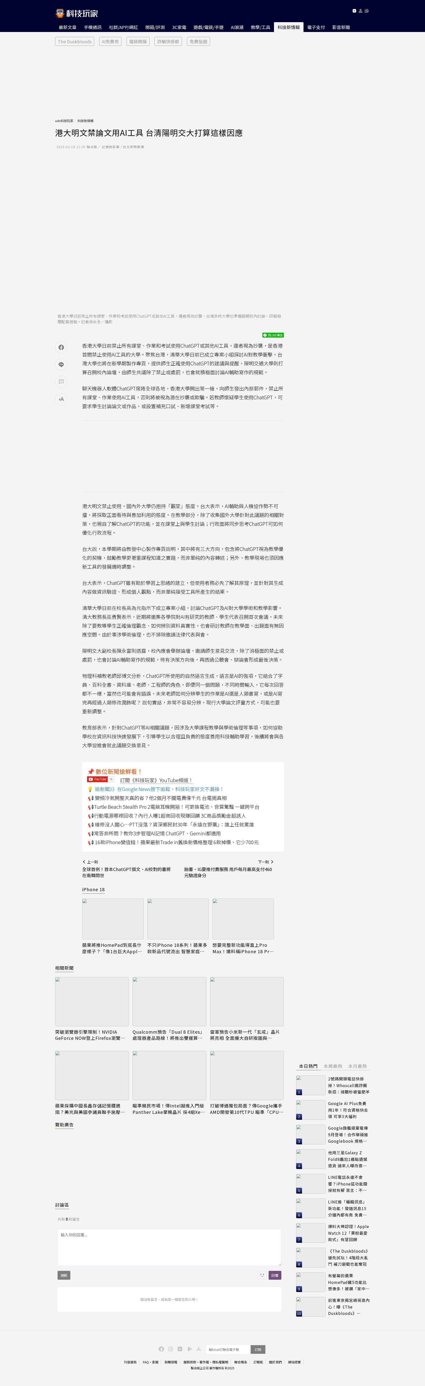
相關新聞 (64, 968)
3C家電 (179, 27)
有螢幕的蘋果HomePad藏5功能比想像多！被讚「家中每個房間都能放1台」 (349, 1282)
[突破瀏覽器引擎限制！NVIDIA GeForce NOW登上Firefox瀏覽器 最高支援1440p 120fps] (92, 1001)
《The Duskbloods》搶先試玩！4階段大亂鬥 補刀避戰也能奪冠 (349, 1257)
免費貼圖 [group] (198, 41)
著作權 (204, 1362)
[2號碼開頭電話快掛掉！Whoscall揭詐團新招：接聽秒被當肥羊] (311, 1085)
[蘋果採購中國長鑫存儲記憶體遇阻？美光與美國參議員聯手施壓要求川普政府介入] (92, 1075)
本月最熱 (357, 1066)
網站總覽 (294, 1362)
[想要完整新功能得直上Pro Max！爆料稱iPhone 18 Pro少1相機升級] (243, 919)
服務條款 (189, 1362)
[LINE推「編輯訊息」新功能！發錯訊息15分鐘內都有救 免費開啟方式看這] (311, 1208)
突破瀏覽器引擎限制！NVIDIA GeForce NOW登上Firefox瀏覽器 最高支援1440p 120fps (90, 1035)
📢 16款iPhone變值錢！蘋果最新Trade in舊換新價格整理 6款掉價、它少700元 (173, 842)
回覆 (275, 1275)
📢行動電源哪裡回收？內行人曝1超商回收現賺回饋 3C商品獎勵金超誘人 (167, 815)
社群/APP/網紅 (123, 27)
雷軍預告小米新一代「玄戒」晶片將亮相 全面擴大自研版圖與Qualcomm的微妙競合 (245, 1035)
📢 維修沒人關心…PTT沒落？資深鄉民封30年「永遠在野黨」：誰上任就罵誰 (171, 824)
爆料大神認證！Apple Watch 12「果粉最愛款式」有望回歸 (348, 1232)
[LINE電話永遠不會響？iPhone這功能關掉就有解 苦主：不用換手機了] (311, 1184)
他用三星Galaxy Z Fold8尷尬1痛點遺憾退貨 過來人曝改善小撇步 (347, 1159)
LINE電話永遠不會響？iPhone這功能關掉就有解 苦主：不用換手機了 (347, 1184)
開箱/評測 (155, 27)
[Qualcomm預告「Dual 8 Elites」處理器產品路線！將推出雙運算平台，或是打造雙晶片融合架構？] (169, 1001)
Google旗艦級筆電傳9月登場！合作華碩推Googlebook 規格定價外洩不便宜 (348, 1134)
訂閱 (258, 1349)
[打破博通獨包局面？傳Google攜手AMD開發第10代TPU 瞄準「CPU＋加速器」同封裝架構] (247, 1075)
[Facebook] (160, 1348)
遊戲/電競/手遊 (209, 27)
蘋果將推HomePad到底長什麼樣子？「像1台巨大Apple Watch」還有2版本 (112, 948)
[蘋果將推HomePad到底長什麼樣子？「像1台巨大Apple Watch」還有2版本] (113, 919)
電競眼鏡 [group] (138, 41)
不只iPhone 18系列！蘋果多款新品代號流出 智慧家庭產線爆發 (177, 948)
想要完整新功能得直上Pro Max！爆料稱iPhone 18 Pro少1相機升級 (242, 948)
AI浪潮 (237, 27)
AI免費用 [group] (110, 41)
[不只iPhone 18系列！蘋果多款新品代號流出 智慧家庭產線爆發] (178, 919)
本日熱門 (308, 1066)
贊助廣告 (64, 1124)
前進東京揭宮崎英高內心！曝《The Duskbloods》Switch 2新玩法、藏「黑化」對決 (349, 1307)
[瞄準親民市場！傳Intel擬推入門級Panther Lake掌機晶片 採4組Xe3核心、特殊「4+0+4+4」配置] (169, 1075)
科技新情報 (289, 27)
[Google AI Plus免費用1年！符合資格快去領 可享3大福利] (311, 1110)
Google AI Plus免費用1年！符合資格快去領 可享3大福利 (348, 1109)
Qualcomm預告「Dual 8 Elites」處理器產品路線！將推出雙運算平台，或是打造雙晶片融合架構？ (169, 1035)
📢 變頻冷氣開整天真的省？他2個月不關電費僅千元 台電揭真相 (157, 797)
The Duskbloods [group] (74, 41)
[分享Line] (61, 364)
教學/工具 (260, 27)
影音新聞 (341, 27)
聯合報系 (240, 1362)
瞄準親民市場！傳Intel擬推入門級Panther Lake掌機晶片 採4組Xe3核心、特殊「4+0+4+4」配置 (168, 1109)
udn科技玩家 (64, 120)
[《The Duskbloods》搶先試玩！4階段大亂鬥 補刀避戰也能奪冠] (311, 1257)
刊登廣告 (130, 1362)
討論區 (62, 1204)
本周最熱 (333, 1066)
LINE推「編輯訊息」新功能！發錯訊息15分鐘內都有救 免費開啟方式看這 (347, 1208)
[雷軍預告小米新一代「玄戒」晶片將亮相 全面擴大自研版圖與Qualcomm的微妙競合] (247, 1001)
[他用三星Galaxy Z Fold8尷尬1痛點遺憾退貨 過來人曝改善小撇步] (311, 1159)
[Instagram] (170, 1348)
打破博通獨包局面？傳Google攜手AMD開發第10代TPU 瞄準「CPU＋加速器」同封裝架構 (247, 1109)
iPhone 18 (93, 889)
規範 (64, 1275)
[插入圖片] (262, 1275)
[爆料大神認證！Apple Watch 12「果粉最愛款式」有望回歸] (311, 1233)
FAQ (146, 1362)
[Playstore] (188, 1348)
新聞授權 (171, 1362)
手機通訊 (93, 27)
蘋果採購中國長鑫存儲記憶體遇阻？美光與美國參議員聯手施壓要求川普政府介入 (90, 1109)
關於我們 (275, 1362)
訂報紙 (258, 1362)
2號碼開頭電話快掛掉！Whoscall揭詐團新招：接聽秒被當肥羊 (349, 1085)
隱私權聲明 (220, 1362)
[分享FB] (61, 347)
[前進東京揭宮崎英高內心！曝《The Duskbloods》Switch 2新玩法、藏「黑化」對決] (311, 1307)
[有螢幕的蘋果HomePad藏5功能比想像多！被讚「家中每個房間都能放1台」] (311, 1282)
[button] (361, 12)
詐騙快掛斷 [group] (168, 41)
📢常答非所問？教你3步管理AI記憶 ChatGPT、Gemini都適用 (154, 833)
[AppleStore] (198, 1348)
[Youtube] (354, 12)
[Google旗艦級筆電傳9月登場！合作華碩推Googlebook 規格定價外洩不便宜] (311, 1134)
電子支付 (316, 27)
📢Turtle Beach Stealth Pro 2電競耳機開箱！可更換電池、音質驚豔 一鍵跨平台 (173, 806)
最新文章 (67, 27)
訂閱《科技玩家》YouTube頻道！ (156, 780)
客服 (155, 1362)
